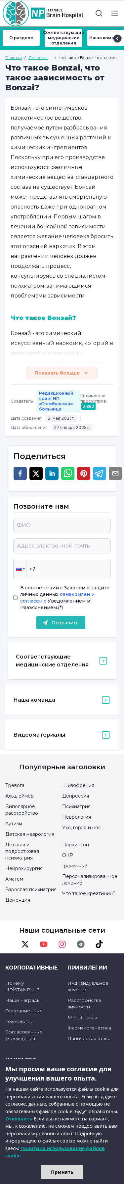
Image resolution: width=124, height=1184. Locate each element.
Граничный (75, 866)
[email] (115, 473)
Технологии (19, 1021)
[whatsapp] (67, 473)
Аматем (14, 879)
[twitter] (36, 473)
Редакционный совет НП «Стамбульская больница (56, 401)
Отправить (65, 623)
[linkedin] (52, 473)
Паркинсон (75, 845)
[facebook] (20, 473)
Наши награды (22, 1000)
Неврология (76, 817)
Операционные (24, 1011)
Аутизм (13, 824)
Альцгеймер (19, 796)
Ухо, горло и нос (81, 828)
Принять (62, 1172)
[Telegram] (81, 944)
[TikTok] (99, 944)
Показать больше (57, 373)
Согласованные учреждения (24, 1035)
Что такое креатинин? (88, 893)
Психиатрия (76, 806)
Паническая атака (88, 1038)
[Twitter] (25, 944)
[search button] (98, 13)
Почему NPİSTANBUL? (22, 986)
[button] (20, 569)
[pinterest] (83, 473)
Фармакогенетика (89, 1028)
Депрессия (75, 796)
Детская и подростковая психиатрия (22, 851)
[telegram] (99, 473)
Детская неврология (29, 834)
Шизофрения (78, 785)
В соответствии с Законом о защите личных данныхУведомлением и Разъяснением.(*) (64, 597)
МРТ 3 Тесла (82, 1017)
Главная (13, 57)
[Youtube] (44, 944)
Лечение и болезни (39, 57)
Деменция (17, 900)
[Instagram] (62, 944)
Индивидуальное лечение (87, 986)
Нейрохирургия (24, 868)
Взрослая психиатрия (31, 889)
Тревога (14, 785)
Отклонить (18, 1118)
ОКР (67, 855)
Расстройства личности (84, 1003)
